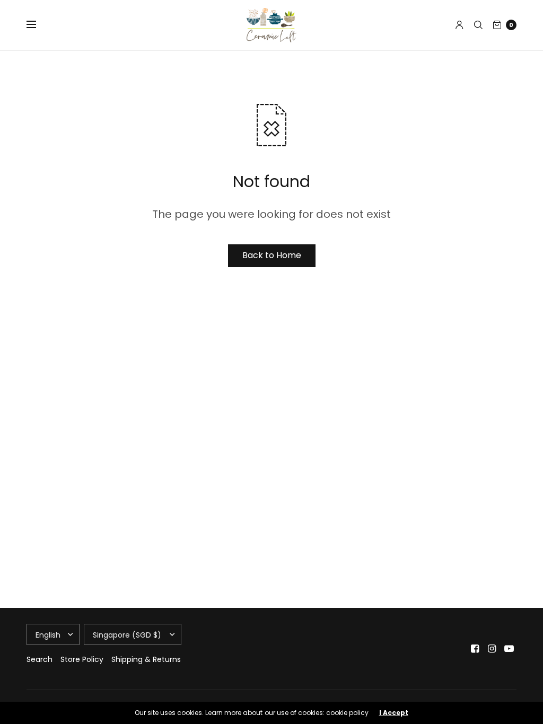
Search (39, 659)
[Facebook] (475, 649)
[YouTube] (509, 649)
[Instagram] (492, 649)
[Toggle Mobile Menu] (38, 25)
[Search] (478, 25)
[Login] (459, 25)
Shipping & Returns (146, 659)
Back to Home (271, 255)
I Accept (393, 713)
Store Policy (81, 659)
